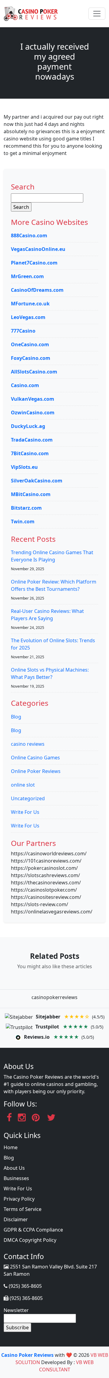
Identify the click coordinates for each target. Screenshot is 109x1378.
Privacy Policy (19, 1198)
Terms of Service (22, 1209)
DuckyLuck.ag (28, 426)
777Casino (23, 330)
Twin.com (23, 521)
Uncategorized (28, 798)
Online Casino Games (35, 757)
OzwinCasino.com (32, 412)
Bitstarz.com (26, 508)
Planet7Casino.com (34, 262)
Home (11, 1147)
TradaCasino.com (32, 439)
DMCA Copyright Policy (30, 1240)
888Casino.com (29, 235)
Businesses (16, 1178)
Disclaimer (16, 1219)
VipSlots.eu (24, 467)
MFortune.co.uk (30, 303)
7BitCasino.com (30, 453)
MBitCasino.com (31, 494)
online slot (23, 784)
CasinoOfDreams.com (37, 290)
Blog (16, 716)
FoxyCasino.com (30, 358)
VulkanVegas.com (32, 399)
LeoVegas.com (28, 317)
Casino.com (25, 385)
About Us (14, 1168)
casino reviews (28, 744)
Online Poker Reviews (36, 771)
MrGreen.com (27, 276)
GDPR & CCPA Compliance (33, 1229)
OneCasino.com (30, 344)
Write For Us (25, 812)
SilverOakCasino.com (36, 480)
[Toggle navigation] (96, 14)
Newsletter (16, 1310)
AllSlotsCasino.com (34, 371)
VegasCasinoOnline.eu (38, 249)
